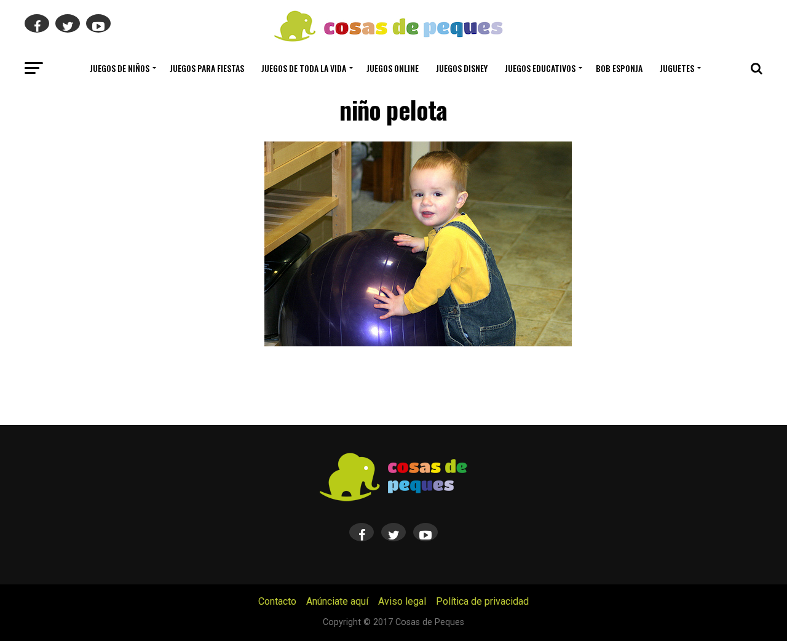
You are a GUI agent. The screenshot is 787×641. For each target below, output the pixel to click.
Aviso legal (402, 601)
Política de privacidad (482, 601)
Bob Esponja (619, 68)
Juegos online (392, 68)
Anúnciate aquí (337, 601)
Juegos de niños (119, 68)
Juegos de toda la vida (303, 68)
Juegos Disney (462, 68)
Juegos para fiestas (207, 68)
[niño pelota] (418, 343)
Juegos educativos (540, 68)
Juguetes (677, 68)
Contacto (277, 601)
